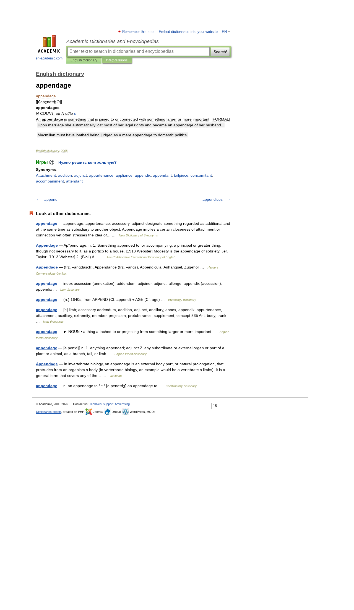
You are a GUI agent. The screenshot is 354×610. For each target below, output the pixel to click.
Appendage (47, 245)
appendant (162, 175)
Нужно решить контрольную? (87, 162)
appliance (124, 175)
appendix (143, 175)
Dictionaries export (48, 411)
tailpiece (181, 175)
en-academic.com (49, 58)
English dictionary (84, 60)
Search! (220, 51)
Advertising (122, 404)
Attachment (46, 175)
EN (224, 32)
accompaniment (50, 181)
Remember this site (138, 32)
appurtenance (101, 175)
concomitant (201, 175)
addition (65, 175)
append (51, 199)
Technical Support (101, 404)
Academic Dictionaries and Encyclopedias (112, 41)
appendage (46, 223)
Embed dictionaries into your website (188, 32)
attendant (74, 181)
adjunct (80, 175)
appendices (212, 199)
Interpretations (116, 60)
